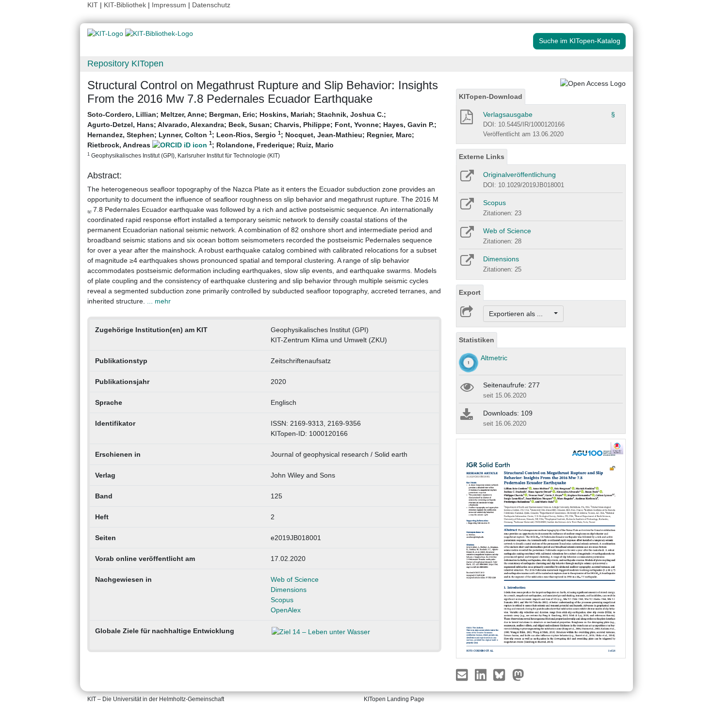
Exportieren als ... (520, 314)
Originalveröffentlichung (519, 174)
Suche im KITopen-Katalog (579, 41)
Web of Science (295, 579)
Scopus (282, 600)
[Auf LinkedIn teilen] (482, 674)
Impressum (169, 5)
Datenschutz (211, 5)
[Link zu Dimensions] (466, 263)
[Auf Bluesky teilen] (501, 674)
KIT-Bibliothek (126, 5)
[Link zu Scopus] (466, 207)
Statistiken (476, 340)
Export (470, 292)
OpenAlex (286, 610)
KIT (92, 5)
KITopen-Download (490, 96)
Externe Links (481, 156)
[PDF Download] (466, 120)
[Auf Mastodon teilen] (518, 674)
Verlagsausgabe (508, 114)
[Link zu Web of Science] (466, 235)
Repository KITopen (125, 63)
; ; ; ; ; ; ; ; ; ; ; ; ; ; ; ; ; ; (262, 135)
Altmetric (494, 358)
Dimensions (289, 589)
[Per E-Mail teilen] (463, 674)
